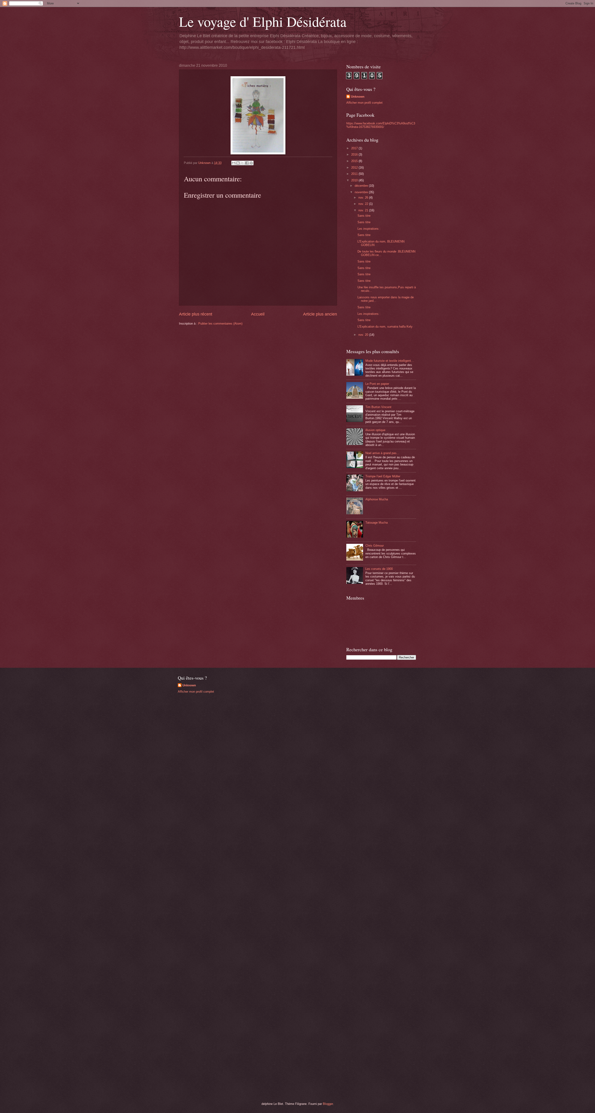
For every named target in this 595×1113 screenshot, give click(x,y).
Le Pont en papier (377, 383)
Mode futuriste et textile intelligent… (389, 360)
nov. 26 (363, 197)
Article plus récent (195, 314)
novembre (362, 192)
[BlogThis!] (238, 163)
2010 (355, 180)
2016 (355, 154)
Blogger (328, 1104)
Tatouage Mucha (376, 522)
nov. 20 (363, 334)
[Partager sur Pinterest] (251, 163)
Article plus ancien (320, 314)
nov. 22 (363, 204)
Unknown (357, 96)
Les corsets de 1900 (379, 569)
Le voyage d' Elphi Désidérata (263, 21)
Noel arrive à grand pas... (382, 453)
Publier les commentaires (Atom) (220, 323)
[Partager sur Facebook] (247, 163)
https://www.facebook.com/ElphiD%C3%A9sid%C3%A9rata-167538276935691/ (380, 125)
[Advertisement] (213, 730)
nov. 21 (363, 210)
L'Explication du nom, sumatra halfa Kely (385, 326)
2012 (355, 167)
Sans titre (363, 215)
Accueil (257, 314)
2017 (355, 148)
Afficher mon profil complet (364, 102)
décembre (362, 185)
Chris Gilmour (374, 545)
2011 (355, 174)
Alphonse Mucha (376, 499)
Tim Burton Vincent (378, 407)
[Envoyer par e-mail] (233, 163)
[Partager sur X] (242, 163)
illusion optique (375, 430)
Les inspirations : (368, 228)
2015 (355, 161)
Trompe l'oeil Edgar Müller (382, 476)
